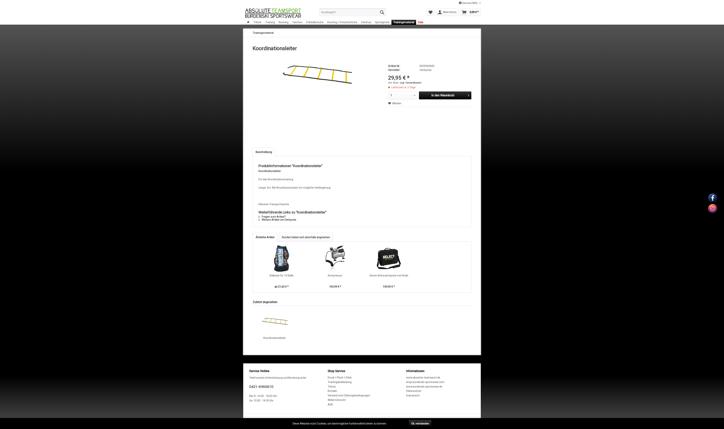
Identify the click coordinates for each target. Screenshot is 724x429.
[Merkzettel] (430, 12)
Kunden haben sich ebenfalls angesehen (306, 237)
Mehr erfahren (396, 423)
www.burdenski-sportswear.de (424, 386)
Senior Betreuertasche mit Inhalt (389, 275)
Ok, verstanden (420, 423)
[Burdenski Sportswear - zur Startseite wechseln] (273, 13)
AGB (330, 404)
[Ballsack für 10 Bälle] (282, 258)
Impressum (413, 395)
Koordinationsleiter (274, 337)
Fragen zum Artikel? (273, 216)
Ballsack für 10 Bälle (282, 275)
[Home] (248, 22)
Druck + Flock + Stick (340, 377)
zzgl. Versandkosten (410, 82)
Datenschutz (413, 390)
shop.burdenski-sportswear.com (425, 382)
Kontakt (332, 390)
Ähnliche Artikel (265, 237)
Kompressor (335, 275)
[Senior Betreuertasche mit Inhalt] (389, 258)
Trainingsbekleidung (340, 382)
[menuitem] (352, 12)
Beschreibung (264, 151)
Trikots (332, 386)
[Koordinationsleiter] (274, 321)
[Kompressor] (335, 258)
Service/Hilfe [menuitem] (470, 3)
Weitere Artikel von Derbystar (278, 219)
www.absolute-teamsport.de (423, 377)
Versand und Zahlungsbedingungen (349, 395)
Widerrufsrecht (337, 399)
